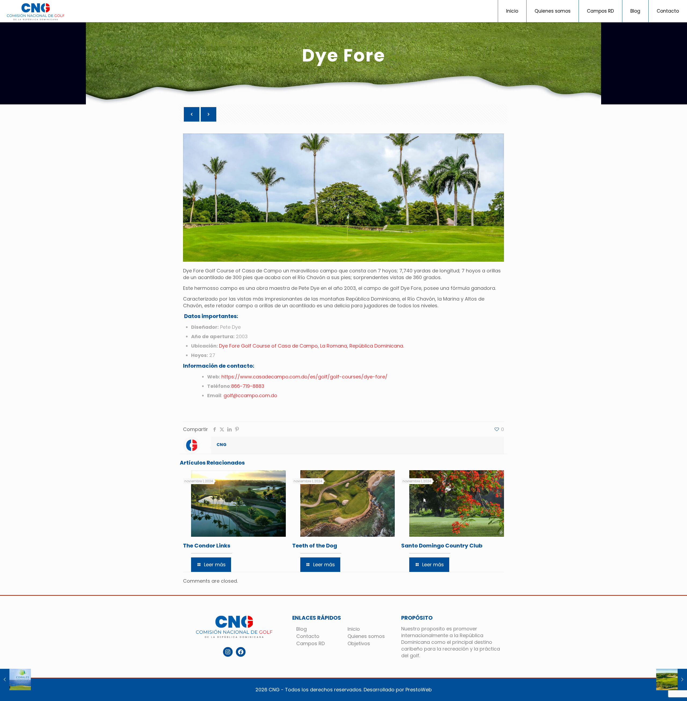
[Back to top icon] (664, 692)
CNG (221, 444)
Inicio (354, 629)
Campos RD (310, 643)
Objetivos (359, 643)
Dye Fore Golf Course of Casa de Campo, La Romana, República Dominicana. (311, 345)
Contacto (307, 636)
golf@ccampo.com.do (250, 395)
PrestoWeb (418, 689)
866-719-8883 (247, 386)
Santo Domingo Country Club (442, 545)
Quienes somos (366, 636)
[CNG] (35, 11)
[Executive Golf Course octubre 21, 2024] (671, 679)
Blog (301, 629)
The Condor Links (206, 545)
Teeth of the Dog (314, 545)
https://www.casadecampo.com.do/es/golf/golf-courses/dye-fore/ (304, 376)
